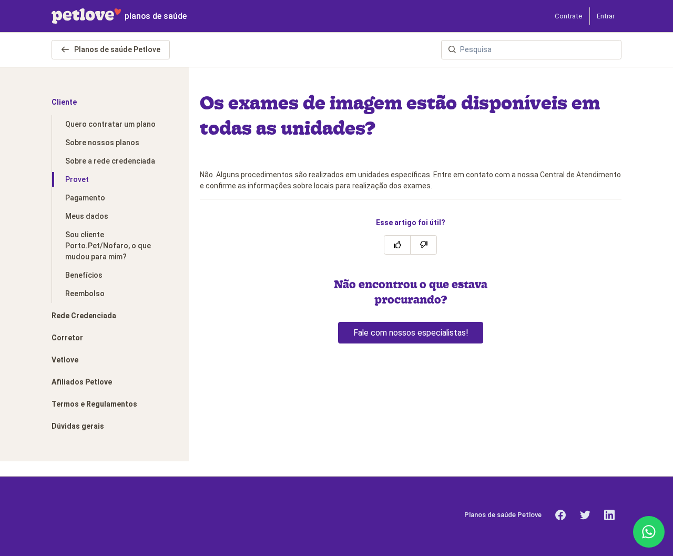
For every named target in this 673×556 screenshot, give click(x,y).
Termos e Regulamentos (94, 404)
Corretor (67, 337)
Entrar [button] (606, 16)
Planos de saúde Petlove (116, 49)
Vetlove (65, 360)
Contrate (569, 16)
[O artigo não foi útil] (423, 245)
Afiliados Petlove (82, 382)
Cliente (64, 102)
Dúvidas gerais (78, 426)
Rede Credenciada (84, 315)
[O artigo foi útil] (397, 245)
